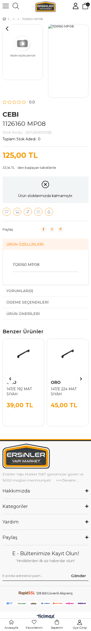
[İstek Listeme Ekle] (17, 212)
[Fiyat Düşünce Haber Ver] (38, 212)
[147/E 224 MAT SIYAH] (67, 360)
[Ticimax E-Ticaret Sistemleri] (46, 617)
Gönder (78, 575)
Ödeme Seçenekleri (27, 302)
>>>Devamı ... (67, 480)
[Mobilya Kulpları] (18, 19)
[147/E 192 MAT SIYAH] (23, 360)
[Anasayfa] (8, 19)
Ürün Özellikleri (24, 244)
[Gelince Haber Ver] (49, 212)
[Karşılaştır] (28, 212)
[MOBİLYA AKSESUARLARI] (13, 19)
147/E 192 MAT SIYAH (19, 391)
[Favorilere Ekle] (6, 212)
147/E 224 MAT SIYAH (64, 391)
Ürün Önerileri (23, 313)
